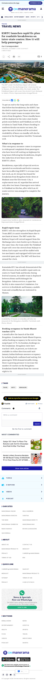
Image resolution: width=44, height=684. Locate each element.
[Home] (2, 17)
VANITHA (26, 516)
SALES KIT (26, 569)
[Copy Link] (19, 57)
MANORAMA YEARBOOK (10, 524)
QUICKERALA (6, 533)
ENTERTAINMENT (19, 17)
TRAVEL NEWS (11, 26)
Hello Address (28, 511)
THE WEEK (5, 520)
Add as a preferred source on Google (23, 398)
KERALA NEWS (9, 17)
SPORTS (33, 17)
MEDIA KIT (26, 549)
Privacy (5, 553)
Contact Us (27, 545)
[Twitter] (14, 674)
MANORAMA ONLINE (9, 511)
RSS (24, 558)
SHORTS (25, 643)
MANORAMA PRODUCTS (10, 549)
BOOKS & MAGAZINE (30, 529)
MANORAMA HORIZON (9, 516)
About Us (5, 545)
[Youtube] (10, 674)
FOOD (4, 634)
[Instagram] (7, 674)
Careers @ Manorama (31, 553)
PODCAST (5, 643)
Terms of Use (6, 558)
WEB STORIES (27, 638)
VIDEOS (4, 638)
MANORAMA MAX (29, 524)
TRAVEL (25, 634)
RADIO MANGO (7, 529)
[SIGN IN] (41, 9)
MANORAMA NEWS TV (30, 520)
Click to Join (22, 607)
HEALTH (4, 630)
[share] (9, 57)
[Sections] (3, 9)
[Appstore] (23, 659)
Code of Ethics (28, 582)
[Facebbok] (3, 674)
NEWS (27, 17)
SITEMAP (5, 578)
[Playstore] (8, 659)
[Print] (14, 57)
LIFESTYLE (26, 625)
